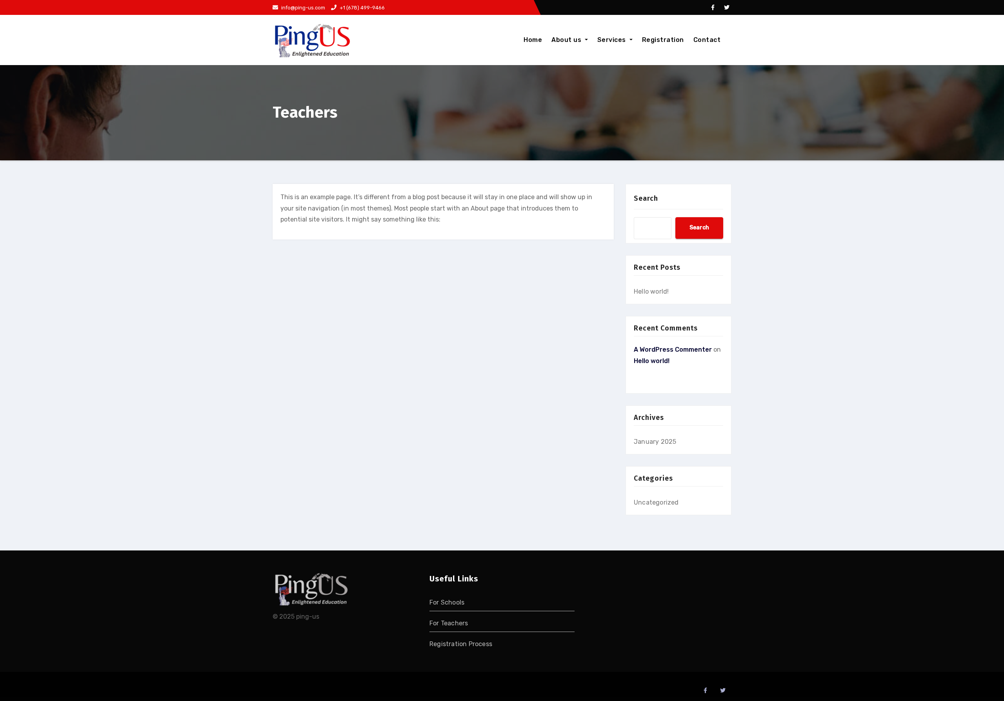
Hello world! (651, 291)
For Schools (446, 602)
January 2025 (655, 441)
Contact (707, 40)
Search (646, 198)
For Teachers (448, 623)
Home (533, 40)
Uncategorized (656, 502)
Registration (663, 40)
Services (612, 40)
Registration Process (460, 644)
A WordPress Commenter (673, 349)
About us (567, 40)
